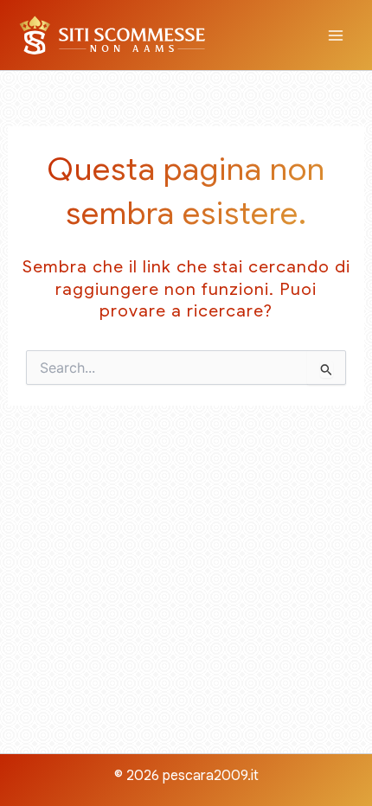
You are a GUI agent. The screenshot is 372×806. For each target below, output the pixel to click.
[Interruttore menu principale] (336, 35)
